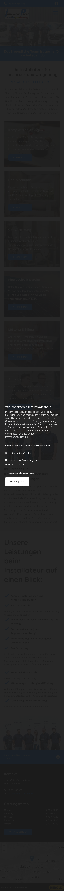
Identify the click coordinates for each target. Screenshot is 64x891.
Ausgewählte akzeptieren (21, 473)
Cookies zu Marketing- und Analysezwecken (22, 462)
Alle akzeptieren (17, 481)
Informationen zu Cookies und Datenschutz (28, 445)
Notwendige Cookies (21, 453)
